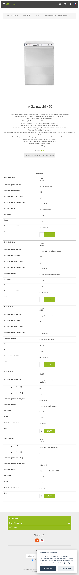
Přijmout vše (48, 568)
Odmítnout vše (66, 568)
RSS (37, 540)
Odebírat (37, 560)
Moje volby (66, 563)
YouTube (42, 540)
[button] (4, 4)
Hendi (42, 150)
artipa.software (37, 569)
